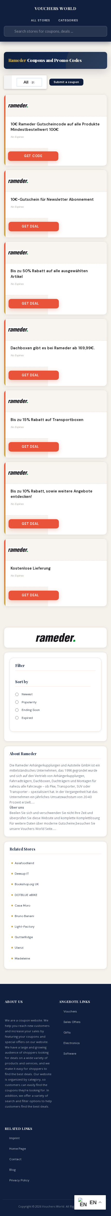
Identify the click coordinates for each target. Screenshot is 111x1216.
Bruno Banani (24, 916)
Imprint (14, 1138)
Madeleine (22, 958)
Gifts (67, 1032)
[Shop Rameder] (55, 637)
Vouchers (70, 1011)
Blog (12, 1170)
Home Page (17, 1149)
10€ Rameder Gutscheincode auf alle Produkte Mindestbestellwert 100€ (55, 127)
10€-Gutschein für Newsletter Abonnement (52, 199)
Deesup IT (22, 874)
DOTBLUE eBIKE (26, 895)
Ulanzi (19, 948)
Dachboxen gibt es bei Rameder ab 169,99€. (52, 348)
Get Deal (30, 226)
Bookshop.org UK (27, 884)
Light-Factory (25, 927)
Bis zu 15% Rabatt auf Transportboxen (47, 419)
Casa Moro (22, 905)
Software (70, 1054)
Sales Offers (72, 1022)
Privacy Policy (19, 1180)
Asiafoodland (24, 863)
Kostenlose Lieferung (31, 568)
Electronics (72, 1043)
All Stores (40, 20)
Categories (68, 20)
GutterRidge (24, 937)
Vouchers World (55, 8)
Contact (15, 1159)
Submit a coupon (66, 82)
